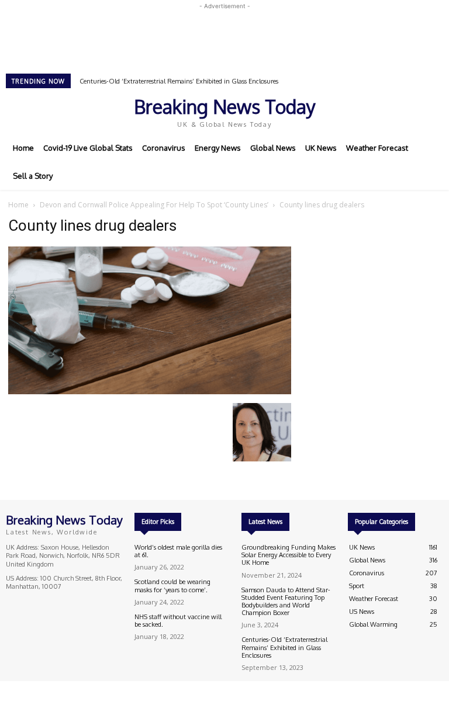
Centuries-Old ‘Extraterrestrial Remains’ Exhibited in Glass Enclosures (179, 81)
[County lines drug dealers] (149, 391)
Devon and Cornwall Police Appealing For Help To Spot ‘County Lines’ (154, 205)
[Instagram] (374, 111)
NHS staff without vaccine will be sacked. (178, 620)
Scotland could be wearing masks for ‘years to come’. (172, 585)
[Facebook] (358, 111)
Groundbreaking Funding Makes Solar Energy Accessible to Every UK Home (288, 555)
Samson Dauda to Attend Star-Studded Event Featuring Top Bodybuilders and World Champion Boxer (285, 601)
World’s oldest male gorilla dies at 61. (178, 551)
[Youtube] (407, 111)
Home (18, 205)
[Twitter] (390, 111)
